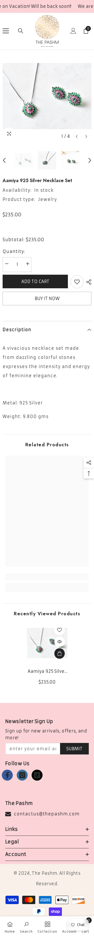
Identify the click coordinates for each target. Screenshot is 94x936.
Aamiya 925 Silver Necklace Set (47, 672)
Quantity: (14, 251)
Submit (74, 748)
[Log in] (73, 31)
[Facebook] (7, 775)
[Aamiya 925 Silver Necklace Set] (47, 643)
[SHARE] (87, 282)
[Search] (20, 31)
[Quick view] (59, 641)
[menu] (6, 31)
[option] (47, 96)
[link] (47, 576)
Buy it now (47, 298)
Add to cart (35, 281)
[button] (76, 136)
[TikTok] (37, 775)
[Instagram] (22, 775)
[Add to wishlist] (77, 281)
